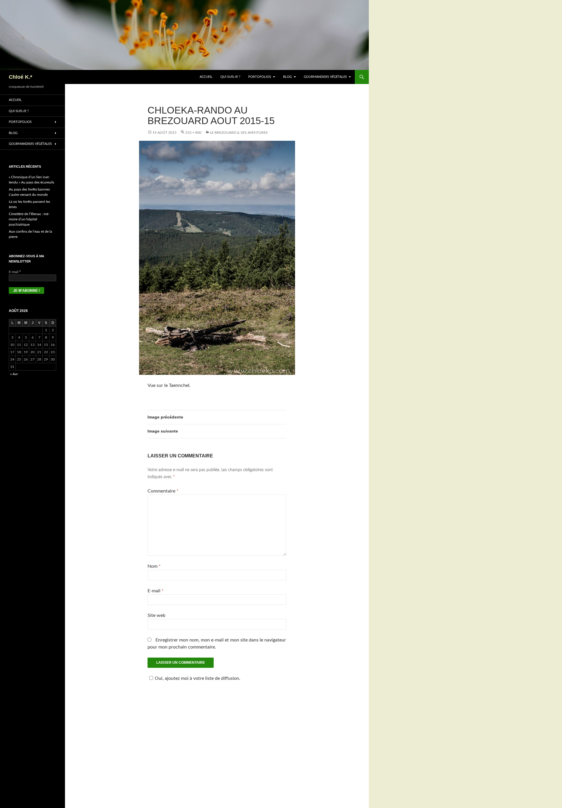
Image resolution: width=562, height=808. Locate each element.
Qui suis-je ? (230, 76)
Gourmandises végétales (325, 76)
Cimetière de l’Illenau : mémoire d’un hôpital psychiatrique (29, 219)
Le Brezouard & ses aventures (239, 132)
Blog (287, 76)
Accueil (206, 76)
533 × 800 (193, 132)
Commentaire (163, 491)
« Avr (14, 374)
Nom (154, 566)
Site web (156, 615)
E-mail (156, 591)
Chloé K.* (20, 77)
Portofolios (259, 76)
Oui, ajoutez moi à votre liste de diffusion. (197, 678)
